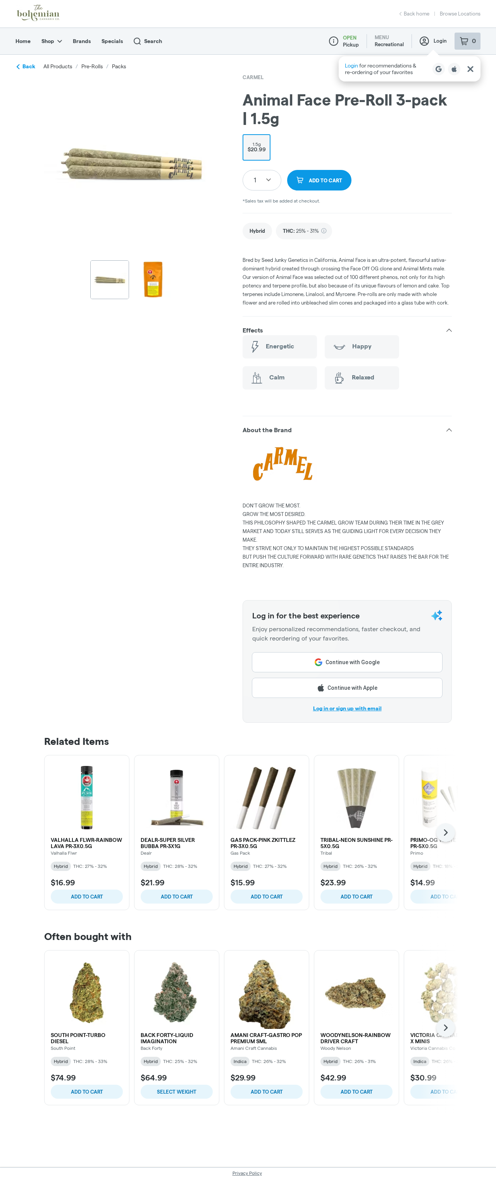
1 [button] (255, 180)
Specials (112, 41)
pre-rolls (92, 66)
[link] (257, 231)
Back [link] (28, 66)
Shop (47, 41)
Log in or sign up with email (347, 708)
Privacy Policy (247, 1173)
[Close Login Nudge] (470, 69)
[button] (409, 68)
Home (23, 41)
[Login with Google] (438, 69)
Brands (82, 41)
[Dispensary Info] (333, 41)
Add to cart (87, 896)
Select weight (176, 1091)
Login (440, 40)
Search (153, 41)
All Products (57, 66)
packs (119, 66)
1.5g (257, 147)
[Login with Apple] (454, 69)
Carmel (253, 77)
